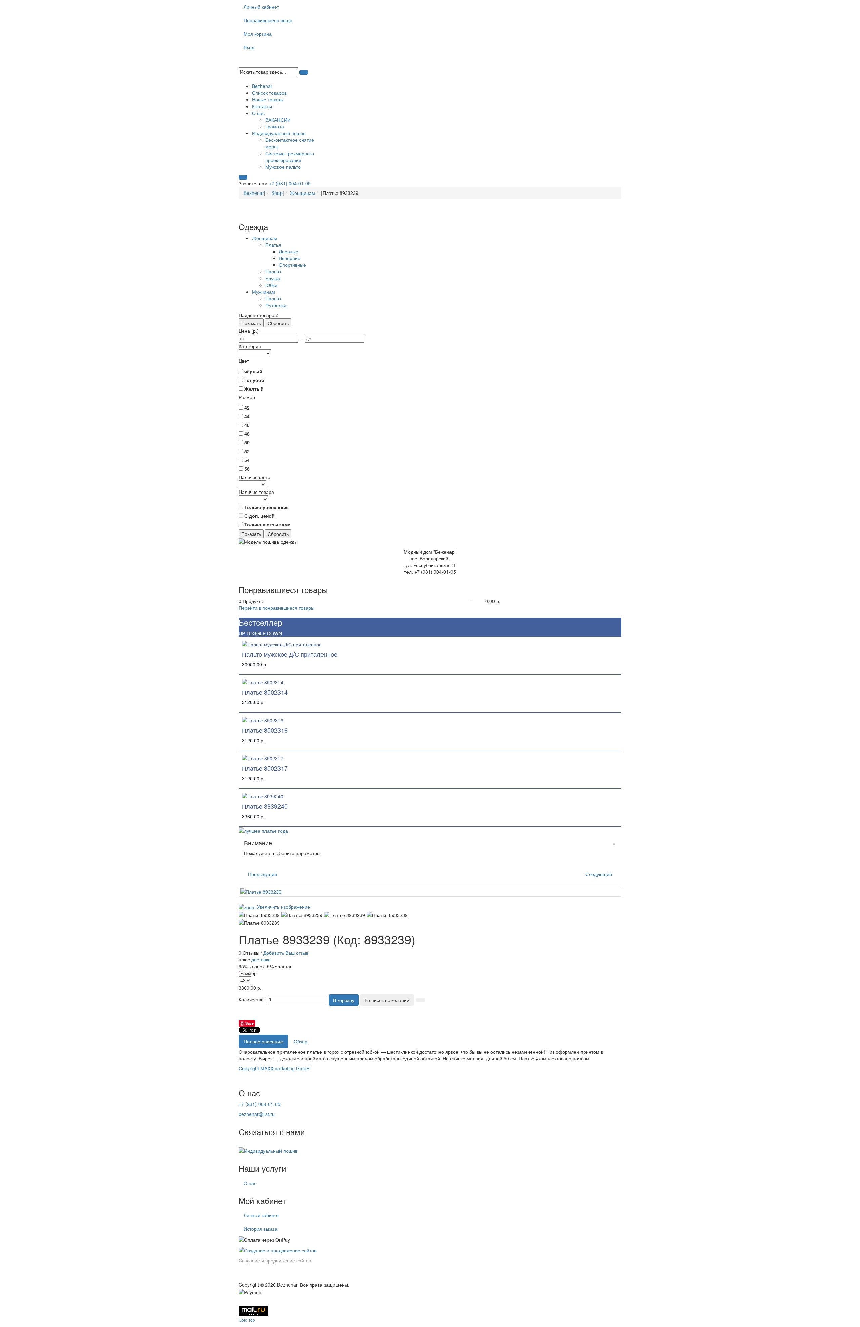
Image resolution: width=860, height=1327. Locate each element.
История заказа (260, 1228)
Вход (249, 47)
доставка (261, 959)
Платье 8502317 (265, 768)
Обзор (300, 1041)
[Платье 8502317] (262, 757)
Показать (251, 322)
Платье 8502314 (265, 692)
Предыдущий (262, 874)
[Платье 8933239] (259, 915)
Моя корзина (258, 33)
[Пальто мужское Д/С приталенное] (282, 643)
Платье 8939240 (265, 806)
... (301, 338)
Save (249, 1023)
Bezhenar (254, 192)
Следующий (598, 874)
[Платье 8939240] (262, 795)
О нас (250, 1183)
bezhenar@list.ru (257, 1114)
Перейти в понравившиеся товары (276, 607)
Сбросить (278, 322)
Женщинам (302, 192)
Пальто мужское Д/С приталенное (289, 654)
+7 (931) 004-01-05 (290, 183)
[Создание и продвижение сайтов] (277, 1249)
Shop (277, 192)
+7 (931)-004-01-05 (260, 1104)
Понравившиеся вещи (268, 20)
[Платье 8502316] (262, 719)
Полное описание (263, 1041)
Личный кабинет (261, 6)
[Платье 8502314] (262, 681)
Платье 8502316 (265, 730)
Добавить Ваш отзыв (285, 952)
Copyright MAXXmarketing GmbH (274, 1068)
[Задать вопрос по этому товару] (420, 1000)
